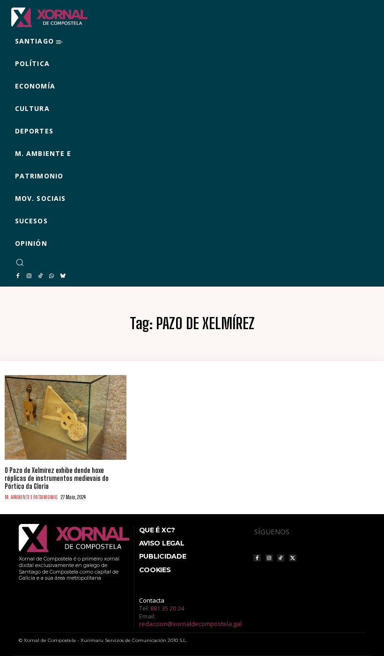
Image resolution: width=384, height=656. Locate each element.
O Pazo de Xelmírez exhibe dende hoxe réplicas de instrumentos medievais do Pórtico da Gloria (57, 478)
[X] (292, 557)
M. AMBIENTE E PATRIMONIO (31, 497)
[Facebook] (17, 276)
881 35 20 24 (167, 608)
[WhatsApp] (51, 276)
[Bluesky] (62, 276)
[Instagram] (29, 276)
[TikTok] (40, 276)
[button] (19, 262)
